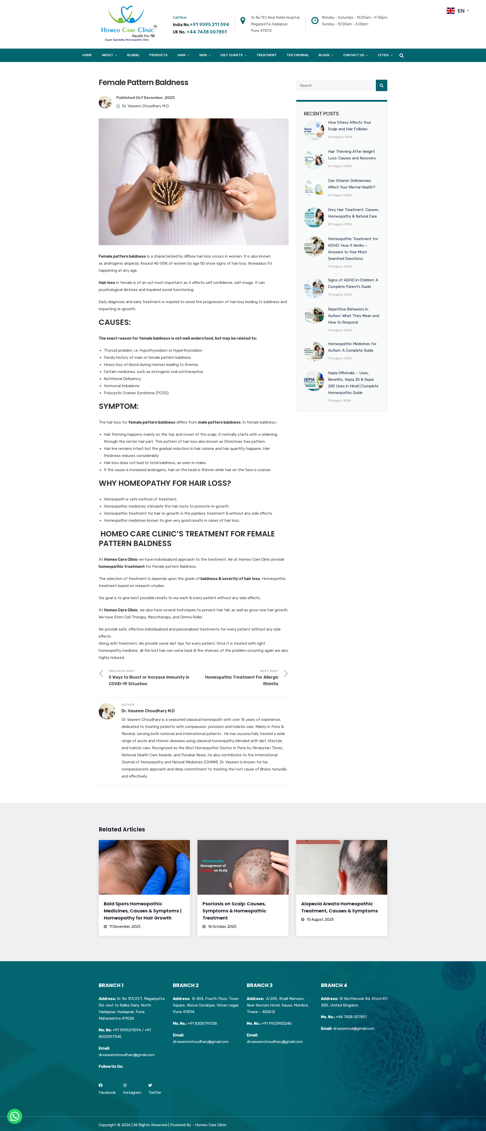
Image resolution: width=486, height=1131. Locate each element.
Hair (181, 55)
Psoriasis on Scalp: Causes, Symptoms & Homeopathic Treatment (234, 910)
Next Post (241, 677)
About (107, 55)
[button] (14, 1116)
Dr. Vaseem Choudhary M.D (145, 106)
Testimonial (298, 55)
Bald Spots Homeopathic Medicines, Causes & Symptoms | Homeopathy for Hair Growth (142, 910)
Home (87, 55)
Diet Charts (231, 55)
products (158, 55)
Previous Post (149, 677)
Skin (203, 55)
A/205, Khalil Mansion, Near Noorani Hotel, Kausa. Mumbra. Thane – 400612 (278, 1005)
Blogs (324, 55)
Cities (383, 55)
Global (133, 55)
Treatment (266, 55)
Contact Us (353, 55)
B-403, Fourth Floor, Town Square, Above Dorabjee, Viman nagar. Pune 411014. (206, 1005)
